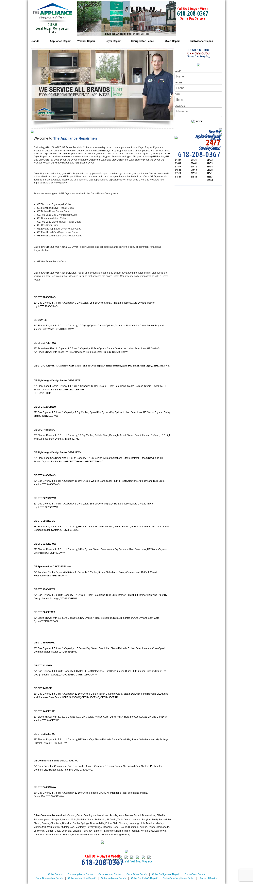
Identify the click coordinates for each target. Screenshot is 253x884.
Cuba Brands (55, 874)
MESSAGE (180, 105)
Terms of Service (208, 878)
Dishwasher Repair (201, 41)
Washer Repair (86, 41)
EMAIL (178, 94)
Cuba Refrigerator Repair (165, 874)
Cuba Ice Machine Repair (82, 878)
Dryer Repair (113, 41)
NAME (178, 71)
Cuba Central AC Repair (144, 878)
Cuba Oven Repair (195, 874)
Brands (35, 41)
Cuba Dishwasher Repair (49, 878)
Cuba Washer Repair (109, 874)
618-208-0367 (192, 13)
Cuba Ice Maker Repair (113, 878)
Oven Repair (172, 41)
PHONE (178, 82)
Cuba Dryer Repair (136, 874)
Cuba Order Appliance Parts (178, 878)
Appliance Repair (60, 41)
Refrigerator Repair (142, 41)
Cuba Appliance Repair (80, 874)
